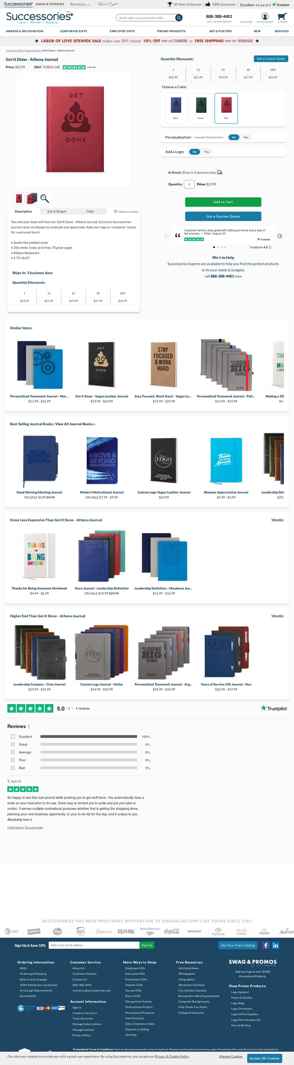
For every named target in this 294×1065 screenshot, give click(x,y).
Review (91, 67)
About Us (79, 968)
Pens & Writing (241, 1025)
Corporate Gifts (73, 31)
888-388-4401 (219, 16)
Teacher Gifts (134, 985)
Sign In (77, 1007)
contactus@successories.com (92, 990)
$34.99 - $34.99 (101, 686)
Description (23, 211)
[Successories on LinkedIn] (275, 945)
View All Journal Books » (75, 424)
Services (282, 31)
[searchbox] (149, 17)
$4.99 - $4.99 (226, 494)
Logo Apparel (240, 992)
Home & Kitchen (241, 997)
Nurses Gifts (133, 990)
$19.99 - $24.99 (101, 398)
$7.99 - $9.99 (102, 494)
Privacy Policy (82, 1035)
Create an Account (85, 1013)
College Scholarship (191, 1012)
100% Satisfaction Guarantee (39, 985)
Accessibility (28, 996)
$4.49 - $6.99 (39, 590)
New (257, 31)
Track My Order (83, 1018)
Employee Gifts (122, 31)
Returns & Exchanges (33, 979)
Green (201, 118)
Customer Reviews (85, 973)
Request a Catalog (137, 1029)
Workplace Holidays (191, 985)
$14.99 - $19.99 (226, 398)
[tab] (23, 211)
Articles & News (188, 968)
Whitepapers (186, 973)
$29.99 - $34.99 (39, 686)
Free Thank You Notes (192, 1007)
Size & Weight (56, 211)
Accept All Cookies (265, 1058)
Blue (175, 118)
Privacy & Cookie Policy (172, 1056)
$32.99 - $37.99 (226, 686)
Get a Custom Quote (271, 58)
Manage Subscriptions (87, 1024)
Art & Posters (220, 31)
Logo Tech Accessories (246, 1020)
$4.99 (39, 494)
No (234, 137)
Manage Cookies (83, 1029)
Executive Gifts (135, 973)
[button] (18, 4)
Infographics (186, 979)
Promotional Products (139, 1012)
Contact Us (80, 979)
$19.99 (102, 590)
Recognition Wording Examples (199, 996)
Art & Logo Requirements (36, 990)
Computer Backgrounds (194, 1001)
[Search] (179, 17)
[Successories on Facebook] (266, 945)
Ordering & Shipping (33, 973)
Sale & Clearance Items (140, 1023)
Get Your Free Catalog (238, 945)
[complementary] (147, 41)
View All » (277, 519)
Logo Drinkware (241, 1008)
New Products (134, 1018)
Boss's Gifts (133, 996)
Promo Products (171, 31)
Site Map (131, 1035)
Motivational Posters (139, 1007)
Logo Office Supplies (244, 1014)
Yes (246, 137)
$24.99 (164, 494)
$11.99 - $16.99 (39, 398)
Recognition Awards (138, 1001)
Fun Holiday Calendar (192, 990)
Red (226, 118)
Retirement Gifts (136, 979)
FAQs (90, 211)
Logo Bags (238, 1003)
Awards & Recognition (24, 31)
